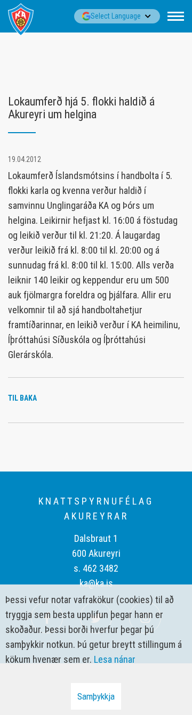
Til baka (22, 398)
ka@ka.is (96, 583)
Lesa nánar (114, 659)
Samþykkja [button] (96, 696)
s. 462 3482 (96, 568)
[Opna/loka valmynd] (175, 16)
